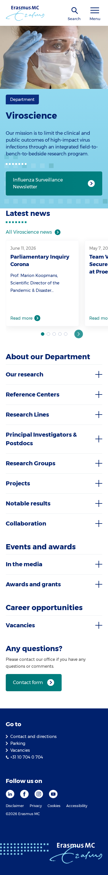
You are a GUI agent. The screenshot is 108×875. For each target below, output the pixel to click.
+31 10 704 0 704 (26, 757)
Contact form (28, 682)
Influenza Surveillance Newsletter (38, 183)
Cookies (54, 806)
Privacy (36, 806)
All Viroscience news (29, 232)
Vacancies (20, 750)
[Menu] (95, 10)
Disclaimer (15, 806)
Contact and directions (33, 736)
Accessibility (76, 806)
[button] (78, 334)
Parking (17, 743)
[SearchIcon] (75, 10)
